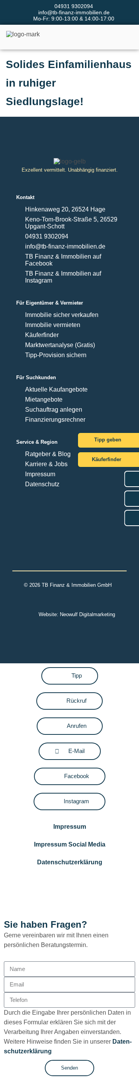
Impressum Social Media (69, 844)
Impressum (69, 826)
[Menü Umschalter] (129, 38)
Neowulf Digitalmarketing (87, 614)
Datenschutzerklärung (69, 862)
